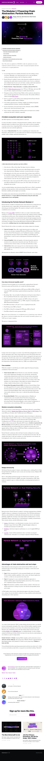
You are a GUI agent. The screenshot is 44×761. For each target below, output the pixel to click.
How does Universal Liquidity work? (10, 51)
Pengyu (14, 16)
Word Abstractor (25, 16)
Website (3, 672)
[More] (26, 2)
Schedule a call (22, 658)
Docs (7, 672)
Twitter (14, 672)
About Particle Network (7, 60)
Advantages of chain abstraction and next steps (12, 59)
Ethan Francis (33, 16)
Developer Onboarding (6, 8)
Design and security (7, 57)
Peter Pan (19, 16)
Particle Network (11, 666)
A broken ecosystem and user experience (11, 48)
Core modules (6, 53)
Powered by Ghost (39, 752)
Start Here (22, 2)
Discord (10, 672)
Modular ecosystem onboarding (9, 55)
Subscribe (39, 2)
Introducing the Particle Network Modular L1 (12, 50)
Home (17, 2)
